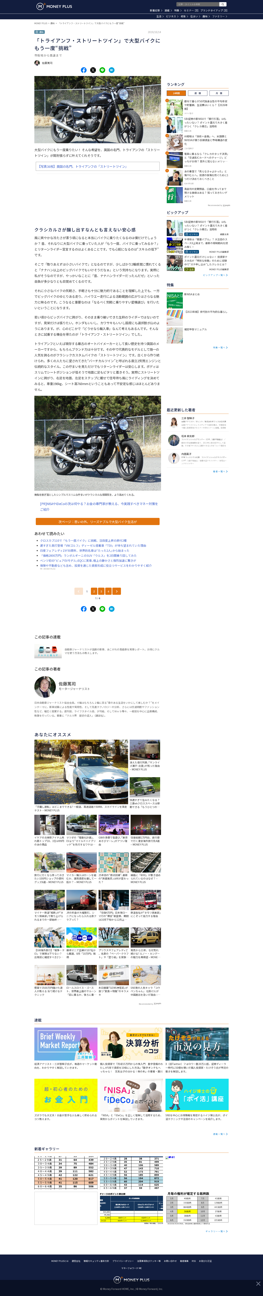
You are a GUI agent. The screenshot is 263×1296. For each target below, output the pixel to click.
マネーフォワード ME (131, 1268)
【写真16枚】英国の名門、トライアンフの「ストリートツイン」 (82, 166)
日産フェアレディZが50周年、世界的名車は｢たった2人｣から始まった (84, 550)
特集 (176, 10)
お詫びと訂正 (205, 1260)
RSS (194, 1260)
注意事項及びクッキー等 (149, 1260)
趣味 (205, 16)
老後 (183, 16)
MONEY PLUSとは (60, 1260)
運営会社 (76, 1260)
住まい (194, 16)
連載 (167, 10)
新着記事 (155, 10)
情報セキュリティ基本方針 (96, 1260)
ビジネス (171, 16)
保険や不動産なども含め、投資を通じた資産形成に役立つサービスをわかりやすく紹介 (96, 565)
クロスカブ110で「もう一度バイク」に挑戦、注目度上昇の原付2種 (83, 540)
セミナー (191, 10)
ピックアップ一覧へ (214, 274)
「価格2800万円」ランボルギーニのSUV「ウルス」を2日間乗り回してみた (88, 555)
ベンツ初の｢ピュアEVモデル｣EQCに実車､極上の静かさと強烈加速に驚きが (88, 560)
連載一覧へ (219, 1133)
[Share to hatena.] (112, 70)
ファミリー (218, 16)
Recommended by (146, 1004)
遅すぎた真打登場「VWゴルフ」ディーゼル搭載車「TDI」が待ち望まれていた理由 (93, 545)
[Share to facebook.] (84, 70)
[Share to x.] (93, 70)
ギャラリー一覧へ (216, 1231)
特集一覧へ (219, 347)
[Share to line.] (102, 70)
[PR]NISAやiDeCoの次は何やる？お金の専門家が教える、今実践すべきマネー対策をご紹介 (99, 506)
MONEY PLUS (40, 23)
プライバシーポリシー (123, 1260)
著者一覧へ (219, 471)
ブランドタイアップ (213, 10)
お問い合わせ (170, 1260)
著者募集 (184, 1260)
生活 (158, 16)
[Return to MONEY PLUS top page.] (54, 6)
